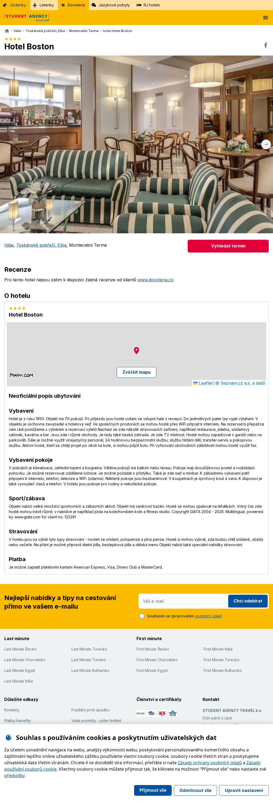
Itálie (9, 245)
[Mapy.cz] (21, 375)
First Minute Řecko (152, 649)
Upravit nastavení (244, 790)
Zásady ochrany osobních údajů (210, 763)
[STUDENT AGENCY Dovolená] (24, 17)
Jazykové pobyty (114, 5)
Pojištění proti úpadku (90, 710)
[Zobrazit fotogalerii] (136, 144)
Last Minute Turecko (89, 649)
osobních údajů (208, 616)
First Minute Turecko (222, 659)
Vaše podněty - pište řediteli (96, 720)
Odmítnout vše (195, 790)
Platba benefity (17, 720)
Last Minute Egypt (19, 670)
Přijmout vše (152, 790)
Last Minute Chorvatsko (24, 659)
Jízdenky (18, 5)
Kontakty (11, 710)
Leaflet (205, 383)
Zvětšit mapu (136, 372)
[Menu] (265, 17)
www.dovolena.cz (155, 279)
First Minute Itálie (218, 649)
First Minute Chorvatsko (157, 659)
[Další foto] (266, 144)
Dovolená (76, 5)
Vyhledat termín (228, 246)
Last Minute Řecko (20, 649)
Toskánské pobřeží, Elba (41, 245)
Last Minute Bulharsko (90, 670)
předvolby (14, 775)
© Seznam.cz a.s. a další (240, 383)
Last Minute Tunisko (88, 659)
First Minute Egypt (152, 670)
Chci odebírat (248, 601)
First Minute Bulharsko (223, 670)
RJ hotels (152, 5)
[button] (136, 350)
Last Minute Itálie (18, 681)
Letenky (47, 5)
